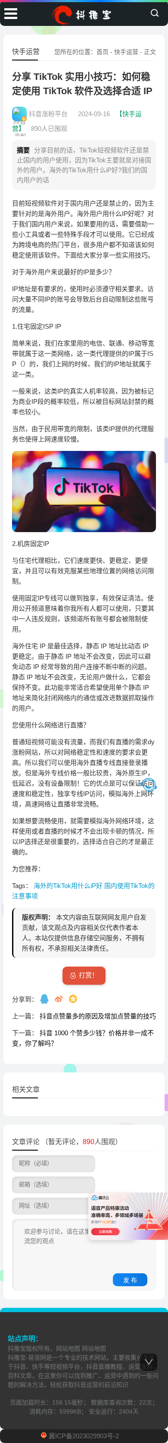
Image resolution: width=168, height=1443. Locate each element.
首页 (102, 51)
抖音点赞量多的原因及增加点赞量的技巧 (98, 1016)
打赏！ (88, 975)
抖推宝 (17, 1348)
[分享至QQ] (45, 998)
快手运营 (126, 51)
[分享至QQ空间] (74, 998)
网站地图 (68, 1348)
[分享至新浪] (59, 998)
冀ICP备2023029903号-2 (84, 1436)
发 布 (130, 1280)
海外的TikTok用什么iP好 (69, 885)
